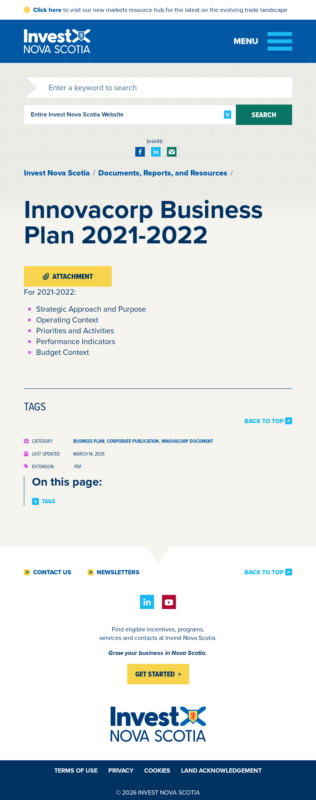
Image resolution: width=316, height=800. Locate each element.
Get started (155, 674)
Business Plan (88, 441)
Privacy (120, 770)
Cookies (157, 770)
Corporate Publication (133, 441)
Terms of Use (75, 770)
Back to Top (264, 420)
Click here (47, 9)
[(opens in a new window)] (140, 152)
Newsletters (118, 572)
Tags (48, 501)
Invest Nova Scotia (57, 173)
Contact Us (52, 572)
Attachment (72, 276)
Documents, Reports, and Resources (162, 173)
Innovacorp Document (187, 441)
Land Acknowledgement (221, 770)
